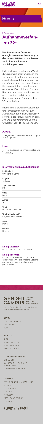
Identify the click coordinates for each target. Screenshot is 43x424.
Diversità (22, 209)
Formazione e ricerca (14, 368)
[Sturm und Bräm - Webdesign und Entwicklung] (15, 408)
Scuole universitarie (14, 357)
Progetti (8, 336)
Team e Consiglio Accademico (18, 382)
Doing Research (10, 254)
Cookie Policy (10, 401)
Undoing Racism (11, 349)
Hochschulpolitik (9, 209)
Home (8, 18)
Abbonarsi (9, 325)
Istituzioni (9, 360)
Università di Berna (10, 174)
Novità (7, 318)
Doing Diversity (10, 246)
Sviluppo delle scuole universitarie (15, 364)
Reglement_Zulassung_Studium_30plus (22, 135)
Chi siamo (8, 379)
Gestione (8, 385)
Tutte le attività (12, 321)
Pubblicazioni (8, 33)
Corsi (6, 328)
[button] (34, 4)
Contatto (8, 392)
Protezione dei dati (13, 398)
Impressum (9, 395)
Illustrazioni (10, 388)
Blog (6, 339)
